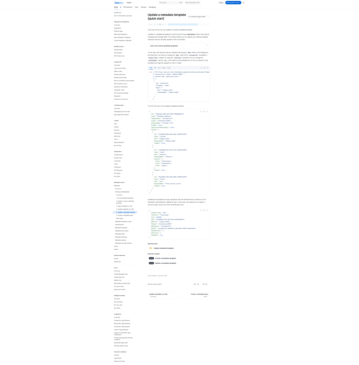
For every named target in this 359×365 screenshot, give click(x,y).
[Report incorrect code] (201, 68)
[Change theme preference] (243, 2)
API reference (127, 7)
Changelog (152, 7)
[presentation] (126, 187)
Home (116, 7)
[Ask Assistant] (207, 68)
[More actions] (208, 16)
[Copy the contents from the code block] (204, 68)
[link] (179, 46)
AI (120, 7)
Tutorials (143, 7)
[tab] (151, 68)
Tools (136, 7)
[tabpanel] (179, 85)
